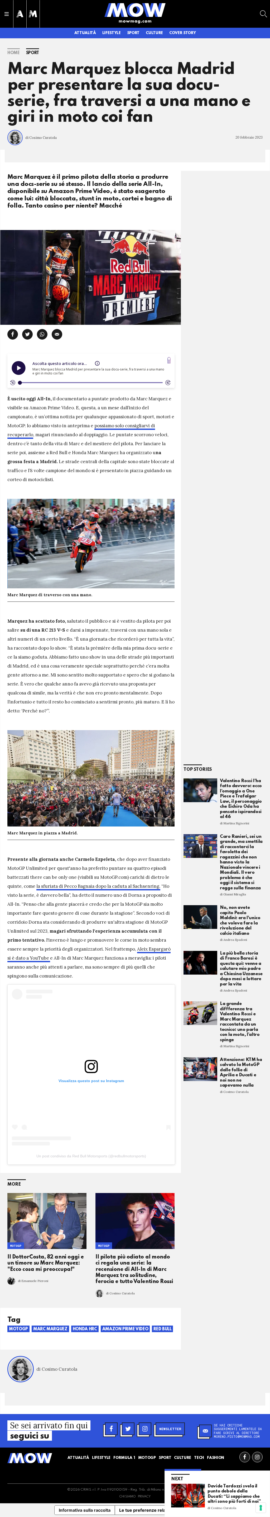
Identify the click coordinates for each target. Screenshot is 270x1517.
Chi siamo (127, 1496)
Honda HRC (85, 1329)
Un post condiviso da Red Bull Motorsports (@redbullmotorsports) (91, 1156)
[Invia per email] (57, 334)
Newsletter (170, 1428)
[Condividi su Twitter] (27, 334)
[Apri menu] (6, 14)
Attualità (85, 33)
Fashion (215, 1458)
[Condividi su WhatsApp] (42, 334)
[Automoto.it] (19, 13)
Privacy (144, 1496)
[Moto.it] (33, 13)
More (14, 1184)
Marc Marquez (50, 1329)
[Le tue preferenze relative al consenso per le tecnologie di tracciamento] (261, 1508)
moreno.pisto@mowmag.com (237, 1436)
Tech (199, 1458)
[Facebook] (111, 1428)
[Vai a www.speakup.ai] (169, 360)
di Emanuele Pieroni (33, 1281)
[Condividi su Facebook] (12, 334)
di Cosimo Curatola (41, 137)
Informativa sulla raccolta (84, 1510)
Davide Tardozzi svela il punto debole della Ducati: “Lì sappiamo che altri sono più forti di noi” (234, 1494)
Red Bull (162, 1329)
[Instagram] (145, 1428)
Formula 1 (124, 1458)
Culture (154, 33)
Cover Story (182, 33)
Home (13, 53)
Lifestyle (111, 33)
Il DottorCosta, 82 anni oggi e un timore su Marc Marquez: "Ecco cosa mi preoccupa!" (45, 1263)
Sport (133, 33)
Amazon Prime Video (125, 1329)
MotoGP (15, 1246)
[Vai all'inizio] (29, 1458)
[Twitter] (128, 1428)
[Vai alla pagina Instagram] (257, 1457)
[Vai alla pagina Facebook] (244, 1457)
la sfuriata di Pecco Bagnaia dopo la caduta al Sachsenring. (98, 886)
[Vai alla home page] (135, 9)
